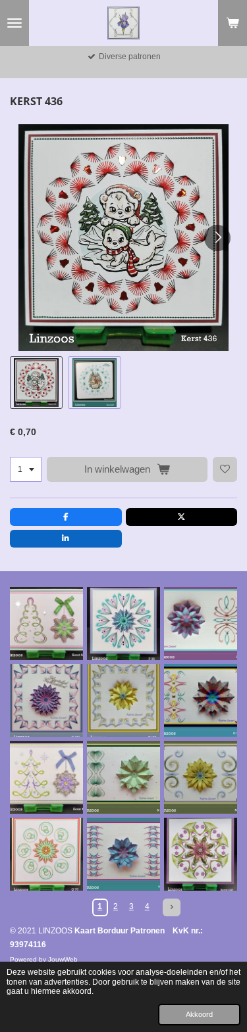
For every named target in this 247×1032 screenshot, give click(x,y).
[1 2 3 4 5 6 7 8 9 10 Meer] (25, 469)
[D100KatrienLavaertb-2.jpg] (46, 700)
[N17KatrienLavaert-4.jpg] (200, 777)
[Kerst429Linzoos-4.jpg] (46, 623)
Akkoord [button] (199, 1014)
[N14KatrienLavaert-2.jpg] (123, 777)
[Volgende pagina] (171, 907)
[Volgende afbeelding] (217, 238)
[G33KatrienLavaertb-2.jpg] (200, 700)
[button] (36, 382)
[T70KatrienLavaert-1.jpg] (123, 854)
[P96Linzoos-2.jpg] (123, 623)
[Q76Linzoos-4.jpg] (46, 854)
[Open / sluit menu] (14, 23)
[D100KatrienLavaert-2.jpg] (123, 700)
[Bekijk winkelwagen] (232, 23)
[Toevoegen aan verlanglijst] (225, 469)
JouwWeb (63, 959)
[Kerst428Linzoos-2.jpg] (200, 854)
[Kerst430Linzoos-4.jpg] (46, 777)
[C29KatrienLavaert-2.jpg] (200, 623)
